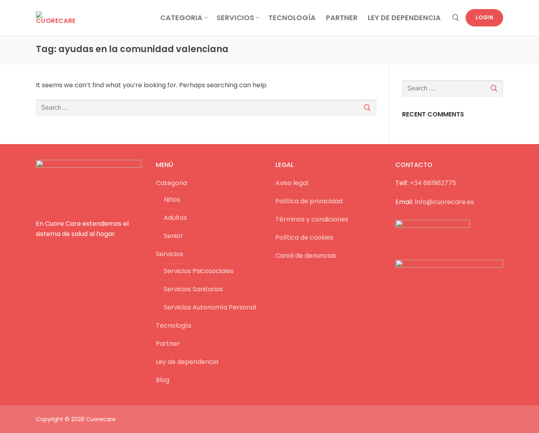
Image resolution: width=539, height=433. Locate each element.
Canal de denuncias (305, 255)
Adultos (175, 217)
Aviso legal (291, 182)
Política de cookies (304, 237)
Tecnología (173, 325)
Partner (168, 343)
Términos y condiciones (311, 219)
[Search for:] (206, 107)
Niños (172, 199)
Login (484, 17)
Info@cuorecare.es (444, 201)
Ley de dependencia (187, 361)
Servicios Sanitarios (193, 289)
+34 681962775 (433, 182)
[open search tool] (455, 17)
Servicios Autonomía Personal (210, 307)
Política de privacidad (308, 201)
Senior (173, 235)
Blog (162, 379)
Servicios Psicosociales (199, 271)
